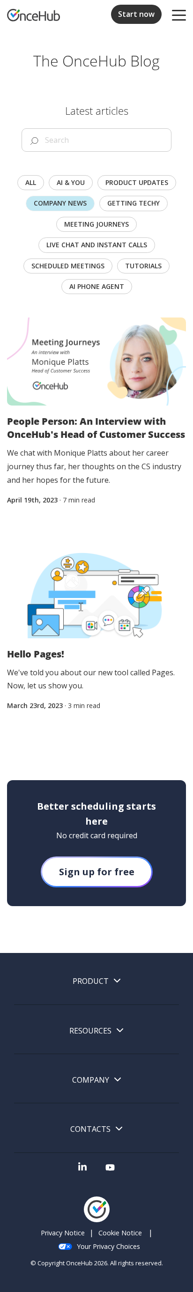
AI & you (71, 182)
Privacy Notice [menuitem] (63, 1232)
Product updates (136, 182)
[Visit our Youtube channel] (110, 1170)
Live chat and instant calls (96, 244)
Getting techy (133, 203)
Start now (136, 14)
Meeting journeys (96, 224)
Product (91, 981)
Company (90, 1080)
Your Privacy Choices (108, 1246)
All (30, 182)
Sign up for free (96, 871)
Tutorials (143, 265)
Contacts (90, 1129)
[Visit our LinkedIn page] (82, 1170)
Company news (60, 203)
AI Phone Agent (96, 286)
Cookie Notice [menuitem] (120, 1232)
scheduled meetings (67, 265)
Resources (90, 1031)
